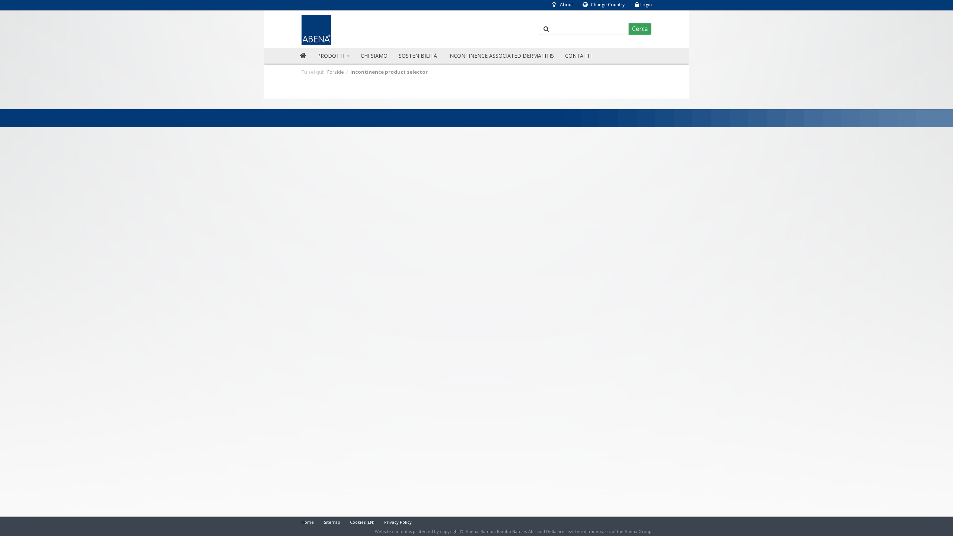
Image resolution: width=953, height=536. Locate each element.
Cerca (640, 29)
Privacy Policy (398, 522)
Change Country (608, 4)
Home (308, 522)
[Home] (303, 56)
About (566, 4)
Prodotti (331, 55)
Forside (335, 71)
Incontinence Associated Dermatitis (501, 55)
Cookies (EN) (362, 522)
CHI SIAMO (374, 55)
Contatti (578, 55)
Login (646, 4)
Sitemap (332, 522)
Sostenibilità (418, 55)
